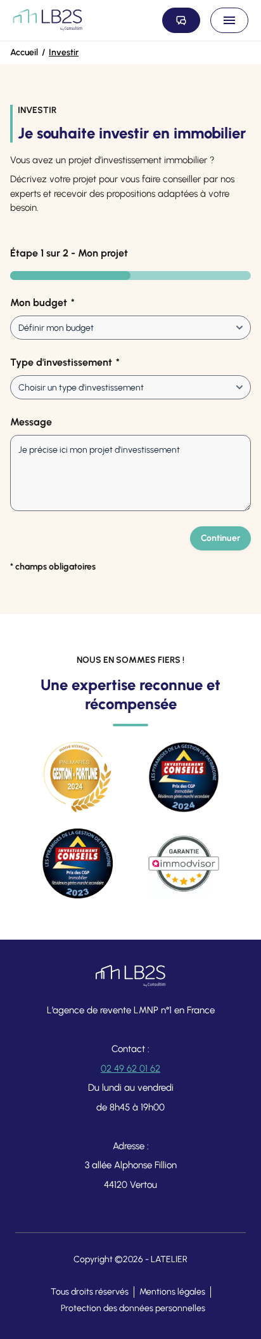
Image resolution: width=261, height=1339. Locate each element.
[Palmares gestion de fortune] (77, 777)
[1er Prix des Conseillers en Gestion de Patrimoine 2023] (77, 863)
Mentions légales (172, 1291)
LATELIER (169, 1259)
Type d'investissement (65, 362)
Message (31, 422)
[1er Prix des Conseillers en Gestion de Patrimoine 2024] (183, 777)
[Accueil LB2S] (47, 20)
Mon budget (42, 302)
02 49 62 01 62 (130, 1068)
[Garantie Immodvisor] (183, 863)
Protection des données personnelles (133, 1308)
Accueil (24, 52)
